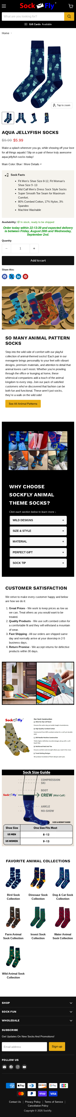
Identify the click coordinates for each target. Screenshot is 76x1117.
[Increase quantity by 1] (34, 248)
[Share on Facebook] (4, 276)
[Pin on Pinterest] (25, 276)
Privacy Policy (33, 1101)
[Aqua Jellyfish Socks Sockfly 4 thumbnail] (47, 118)
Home (5, 33)
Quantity (6, 240)
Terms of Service (54, 1101)
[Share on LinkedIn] (18, 276)
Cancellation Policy (38, 1105)
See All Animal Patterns (23, 403)
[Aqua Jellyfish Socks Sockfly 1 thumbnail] (8, 118)
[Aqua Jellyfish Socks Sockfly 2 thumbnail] (21, 118)
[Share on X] (11, 276)
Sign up (57, 1046)
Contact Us (15, 1101)
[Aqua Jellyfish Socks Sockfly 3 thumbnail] (34, 118)
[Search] (69, 16)
